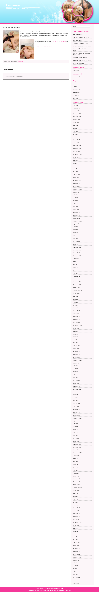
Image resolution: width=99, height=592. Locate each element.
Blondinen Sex (77, 89)
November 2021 (77, 250)
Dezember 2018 (77, 351)
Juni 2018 (75, 369)
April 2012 (75, 537)
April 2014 (75, 467)
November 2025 (77, 116)
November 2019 (77, 319)
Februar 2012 (76, 542)
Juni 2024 (75, 163)
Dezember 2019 (77, 316)
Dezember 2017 (77, 386)
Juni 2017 (75, 392)
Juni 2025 (75, 128)
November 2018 (77, 354)
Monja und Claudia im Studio (80, 43)
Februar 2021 (76, 276)
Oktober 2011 (76, 554)
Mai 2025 (75, 131)
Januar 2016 (76, 406)
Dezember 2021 (77, 247)
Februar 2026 (76, 108)
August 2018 (76, 363)
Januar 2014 (76, 476)
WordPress (57, 588)
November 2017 (77, 389)
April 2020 (75, 305)
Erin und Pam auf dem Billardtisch (82, 46)
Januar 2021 (76, 279)
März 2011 (75, 574)
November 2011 (77, 551)
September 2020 (77, 290)
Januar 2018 (76, 383)
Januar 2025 (76, 143)
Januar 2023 (76, 209)
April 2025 (75, 134)
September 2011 (77, 557)
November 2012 (77, 516)
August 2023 (76, 192)
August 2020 (76, 293)
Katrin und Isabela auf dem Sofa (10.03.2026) (81, 54)
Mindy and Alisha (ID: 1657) (80, 57)
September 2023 (77, 189)
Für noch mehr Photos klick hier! (43, 46)
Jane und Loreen (77, 40)
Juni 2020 (75, 299)
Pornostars (76, 95)
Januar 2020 (76, 313)
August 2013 (76, 490)
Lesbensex (13, 5)
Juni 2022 (75, 229)
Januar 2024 (76, 177)
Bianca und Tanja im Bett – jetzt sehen (81, 49)
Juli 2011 (75, 563)
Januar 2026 (76, 111)
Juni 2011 (75, 566)
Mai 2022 (75, 232)
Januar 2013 (76, 511)
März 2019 (75, 342)
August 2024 (76, 157)
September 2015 (77, 418)
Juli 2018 (75, 366)
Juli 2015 (75, 424)
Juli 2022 (75, 227)
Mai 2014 (75, 464)
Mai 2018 (75, 371)
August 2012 (76, 525)
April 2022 (75, 235)
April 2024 (75, 169)
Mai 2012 (75, 534)
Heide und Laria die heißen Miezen (82, 60)
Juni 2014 (75, 461)
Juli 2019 (75, 331)
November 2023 (77, 183)
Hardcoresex (76, 92)
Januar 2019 (76, 348)
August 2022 (76, 224)
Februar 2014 (76, 473)
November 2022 (77, 215)
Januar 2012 (76, 545)
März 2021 (75, 273)
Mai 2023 (75, 200)
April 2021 (75, 270)
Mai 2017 (75, 395)
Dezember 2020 (77, 282)
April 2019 (75, 340)
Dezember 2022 (77, 212)
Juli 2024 (75, 160)
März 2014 (75, 470)
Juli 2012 (75, 528)
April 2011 (75, 571)
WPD (62, 588)
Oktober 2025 (76, 119)
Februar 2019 (76, 345)
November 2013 (77, 482)
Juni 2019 (75, 334)
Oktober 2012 (76, 519)
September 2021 (77, 256)
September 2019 (77, 325)
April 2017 (75, 398)
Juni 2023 (75, 198)
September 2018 (77, 360)
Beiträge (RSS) (32, 590)
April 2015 (75, 432)
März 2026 (75, 105)
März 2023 (75, 206)
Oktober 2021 (76, 253)
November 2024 (77, 148)
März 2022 (75, 238)
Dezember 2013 (77, 479)
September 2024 (77, 154)
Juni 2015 (75, 427)
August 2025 (76, 122)
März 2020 (75, 308)
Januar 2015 (76, 441)
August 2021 (76, 258)
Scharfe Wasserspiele (78, 63)
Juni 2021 (75, 264)
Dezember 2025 (77, 114)
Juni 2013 (75, 496)
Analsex (75, 86)
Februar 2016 (76, 403)
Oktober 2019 (76, 322)
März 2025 (75, 137)
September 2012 (77, 522)
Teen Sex (75, 98)
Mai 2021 (75, 267)
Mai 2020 (75, 302)
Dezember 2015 (77, 409)
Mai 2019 (75, 337)
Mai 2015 (75, 429)
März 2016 (75, 400)
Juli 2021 (75, 261)
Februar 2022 (76, 241)
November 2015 (77, 412)
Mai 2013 (75, 499)
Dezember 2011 (77, 548)
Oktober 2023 (76, 186)
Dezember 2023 (77, 180)
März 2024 (75, 172)
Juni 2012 (75, 531)
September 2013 (77, 487)
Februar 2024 (76, 174)
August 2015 (76, 421)
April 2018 (75, 374)
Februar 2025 (76, 140)
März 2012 (75, 540)
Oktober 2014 (76, 450)
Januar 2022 (76, 244)
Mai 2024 (75, 166)
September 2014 (77, 453)
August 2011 (76, 560)
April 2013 (75, 502)
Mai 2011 (75, 568)
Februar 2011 (76, 577)
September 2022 (77, 221)
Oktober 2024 (76, 151)
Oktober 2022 (76, 218)
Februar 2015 (76, 438)
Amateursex (76, 84)
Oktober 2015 (76, 415)
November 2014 (77, 447)
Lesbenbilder (54, 41)
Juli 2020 (75, 296)
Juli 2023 (75, 195)
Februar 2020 (76, 311)
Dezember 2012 (77, 513)
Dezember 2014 (77, 444)
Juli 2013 (75, 493)
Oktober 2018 (76, 357)
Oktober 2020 (76, 287)
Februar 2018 (76, 380)
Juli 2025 (75, 125)
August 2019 (76, 328)
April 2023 (75, 203)
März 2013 (75, 505)
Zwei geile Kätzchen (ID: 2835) (81, 37)
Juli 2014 (75, 458)
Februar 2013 (76, 508)
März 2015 (75, 435)
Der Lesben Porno (77, 34)
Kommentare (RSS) (44, 590)
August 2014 (76, 455)
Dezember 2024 (77, 145)
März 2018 (75, 377)
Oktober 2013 (76, 484)
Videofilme (63, 41)
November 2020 (77, 285)
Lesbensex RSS (77, 77)
